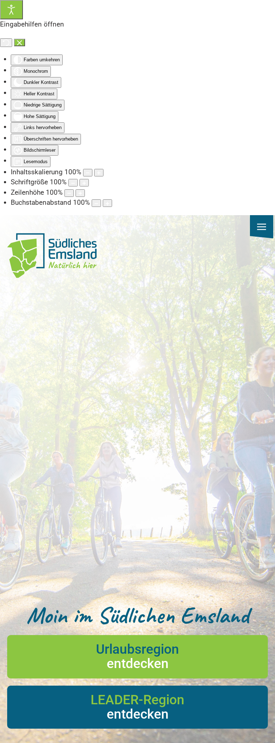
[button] (261, 226)
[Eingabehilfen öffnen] (11, 9)
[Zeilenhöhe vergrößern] (80, 193)
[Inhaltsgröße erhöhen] (98, 172)
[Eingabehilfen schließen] (19, 43)
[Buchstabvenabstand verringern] (96, 203)
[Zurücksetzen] (6, 42)
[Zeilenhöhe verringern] (69, 193)
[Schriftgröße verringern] (73, 182)
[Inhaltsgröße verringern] (87, 172)
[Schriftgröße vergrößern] (84, 182)
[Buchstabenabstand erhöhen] (107, 203)
